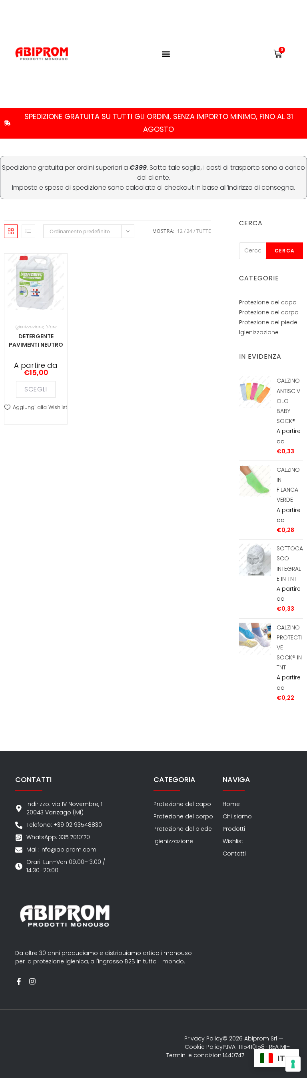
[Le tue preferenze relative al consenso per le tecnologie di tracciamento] (293, 1064)
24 (189, 231)
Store (51, 326)
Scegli (35, 389)
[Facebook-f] (18, 981)
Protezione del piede (268, 322)
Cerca (285, 250)
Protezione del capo (268, 302)
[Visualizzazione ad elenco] (28, 231)
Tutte (203, 231)
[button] (166, 53)
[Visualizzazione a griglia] (11, 231)
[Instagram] (32, 981)
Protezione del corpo (269, 312)
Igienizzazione (29, 326)
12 (180, 231)
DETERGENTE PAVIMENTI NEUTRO (36, 340)
